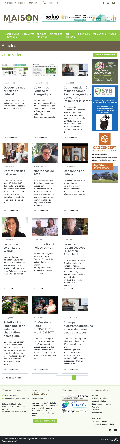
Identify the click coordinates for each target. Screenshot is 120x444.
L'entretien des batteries (14, 172)
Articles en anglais (99, 398)
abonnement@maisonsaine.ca (17, 399)
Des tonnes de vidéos (74, 172)
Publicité (95, 407)
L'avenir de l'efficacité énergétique (42, 91)
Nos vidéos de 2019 (44, 172)
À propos (95, 395)
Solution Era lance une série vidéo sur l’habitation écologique (14, 329)
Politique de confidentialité (103, 424)
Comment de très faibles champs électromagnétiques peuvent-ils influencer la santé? (78, 94)
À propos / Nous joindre (15, 3)
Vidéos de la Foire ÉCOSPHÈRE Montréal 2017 (44, 327)
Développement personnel (103, 404)
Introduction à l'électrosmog (44, 246)
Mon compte (34, 3)
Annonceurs (97, 413)
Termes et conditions (100, 421)
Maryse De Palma (99, 401)
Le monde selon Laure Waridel (12, 248)
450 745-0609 (11, 395)
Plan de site (96, 418)
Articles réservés (42, 35)
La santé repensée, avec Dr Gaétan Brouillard (74, 249)
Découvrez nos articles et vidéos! (14, 91)
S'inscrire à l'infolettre (105, 55)
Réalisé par (105, 440)
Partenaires (96, 410)
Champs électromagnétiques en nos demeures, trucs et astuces (78, 327)
